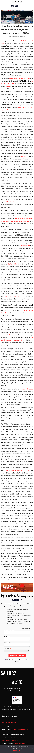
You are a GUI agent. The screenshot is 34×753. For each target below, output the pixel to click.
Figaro (17, 36)
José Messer (24, 156)
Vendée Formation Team (12, 296)
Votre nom (7, 636)
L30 (16, 313)
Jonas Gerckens (27, 389)
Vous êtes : (7, 648)
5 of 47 (7, 86)
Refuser (19, 750)
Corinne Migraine (14, 264)
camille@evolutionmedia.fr (20, 743)
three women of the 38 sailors (19, 78)
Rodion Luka (13, 335)
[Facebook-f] (13, 2)
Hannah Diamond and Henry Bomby (17, 470)
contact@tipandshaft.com (9, 722)
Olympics (22, 36)
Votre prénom (8, 642)
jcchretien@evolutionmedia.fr (10, 740)
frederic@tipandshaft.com (20, 729)
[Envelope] (21, 2)
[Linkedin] (16, 2)
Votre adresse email (10, 630)
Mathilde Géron (11, 202)
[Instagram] (18, 2)
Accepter (15, 750)
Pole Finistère (25, 245)
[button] (30, 6)
